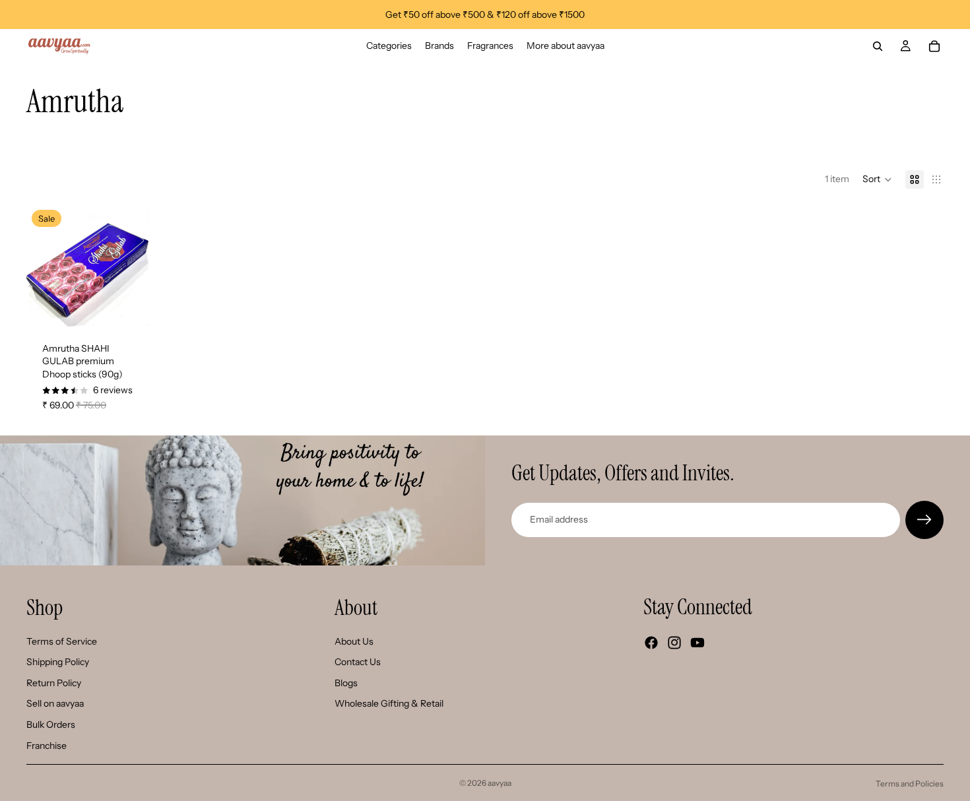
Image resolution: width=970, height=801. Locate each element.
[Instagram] (674, 643)
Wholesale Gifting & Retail (389, 703)
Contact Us (358, 662)
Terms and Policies (910, 783)
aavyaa (499, 783)
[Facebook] (651, 643)
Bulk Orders (50, 724)
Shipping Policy (57, 662)
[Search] (877, 46)
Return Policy (53, 683)
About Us (354, 641)
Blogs (346, 683)
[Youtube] (697, 643)
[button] (877, 179)
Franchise (46, 746)
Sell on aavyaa (55, 703)
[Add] (128, 306)
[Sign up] (924, 520)
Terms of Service (61, 641)
